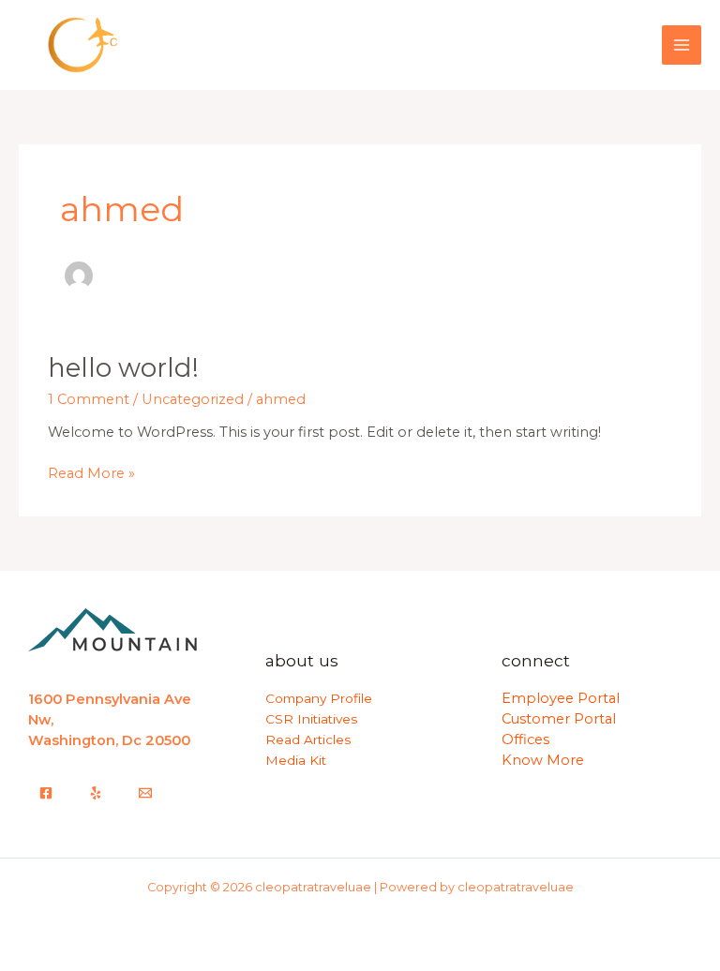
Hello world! (123, 367)
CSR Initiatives (311, 718)
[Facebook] (46, 793)
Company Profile (318, 698)
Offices (525, 739)
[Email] (145, 793)
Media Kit (295, 760)
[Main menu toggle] (681, 45)
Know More (543, 760)
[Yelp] (95, 793)
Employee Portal (561, 698)
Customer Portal (559, 718)
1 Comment (88, 399)
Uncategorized (193, 399)
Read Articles (308, 739)
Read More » (91, 473)
